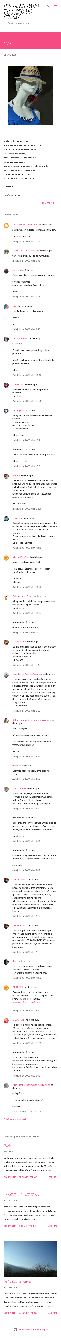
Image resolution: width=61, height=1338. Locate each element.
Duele (7, 1145)
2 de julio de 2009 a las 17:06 (26, 508)
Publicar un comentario (15, 1119)
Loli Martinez (19, 641)
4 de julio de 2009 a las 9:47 (26, 870)
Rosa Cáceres (19, 788)
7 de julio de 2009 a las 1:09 (26, 1075)
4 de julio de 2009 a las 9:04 (26, 779)
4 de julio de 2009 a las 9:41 (26, 841)
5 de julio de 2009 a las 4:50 (26, 1010)
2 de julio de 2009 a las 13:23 (26, 400)
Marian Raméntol (21, 557)
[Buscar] (48, 5)
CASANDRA (18, 1019)
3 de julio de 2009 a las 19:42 (26, 632)
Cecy (15, 305)
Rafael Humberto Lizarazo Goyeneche (31, 719)
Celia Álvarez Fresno (22, 596)
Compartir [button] (47, 203)
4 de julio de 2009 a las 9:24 (26, 808)
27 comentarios (28, 1177)
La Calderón (18, 879)
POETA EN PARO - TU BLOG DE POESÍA (23, 11)
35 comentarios (28, 1313)
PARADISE (18, 987)
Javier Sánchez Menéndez (25, 224)
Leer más (52, 1177)
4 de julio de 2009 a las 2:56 (26, 756)
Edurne (16, 517)
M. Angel (17, 410)
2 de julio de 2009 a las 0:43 (26, 241)
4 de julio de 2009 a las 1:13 (26, 710)
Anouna (16, 475)
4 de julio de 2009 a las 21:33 (26, 977)
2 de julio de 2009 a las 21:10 (26, 547)
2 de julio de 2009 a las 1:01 (26, 260)
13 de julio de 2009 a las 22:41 (27, 1111)
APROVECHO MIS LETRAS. (24, 1194)
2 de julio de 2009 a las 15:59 (26, 466)
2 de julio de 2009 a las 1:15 (26, 296)
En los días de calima (17, 1281)
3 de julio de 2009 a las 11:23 (26, 587)
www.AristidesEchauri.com (26, 1002)
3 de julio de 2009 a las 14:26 (26, 613)
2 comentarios (27, 1226)
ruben (15, 765)
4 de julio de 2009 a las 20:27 (26, 915)
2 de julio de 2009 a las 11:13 (26, 374)
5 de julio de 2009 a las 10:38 (26, 1043)
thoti (14, 961)
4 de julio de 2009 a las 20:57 (26, 951)
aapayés (16, 270)
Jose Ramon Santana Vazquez (27, 674)
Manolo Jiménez (20, 338)
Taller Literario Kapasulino (25, 250)
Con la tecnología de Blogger (32, 1329)
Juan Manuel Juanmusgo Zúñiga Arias (31, 1084)
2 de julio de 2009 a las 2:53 (26, 329)
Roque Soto (18, 384)
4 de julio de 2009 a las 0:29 (26, 664)
